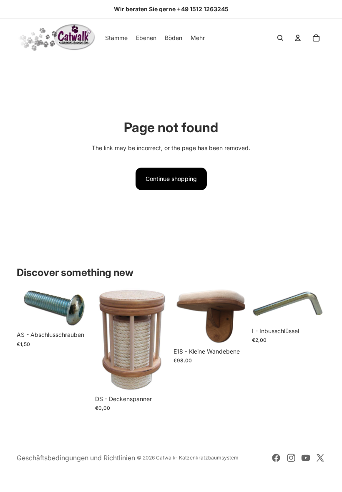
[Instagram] (291, 458)
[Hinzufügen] (312, 310)
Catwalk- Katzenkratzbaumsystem (197, 457)
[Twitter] (320, 458)
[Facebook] (276, 458)
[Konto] (298, 38)
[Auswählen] (77, 314)
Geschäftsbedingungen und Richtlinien (76, 458)
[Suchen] (280, 38)
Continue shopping (171, 178)
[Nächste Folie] (238, 315)
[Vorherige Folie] (183, 315)
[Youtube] (306, 458)
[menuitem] (197, 38)
